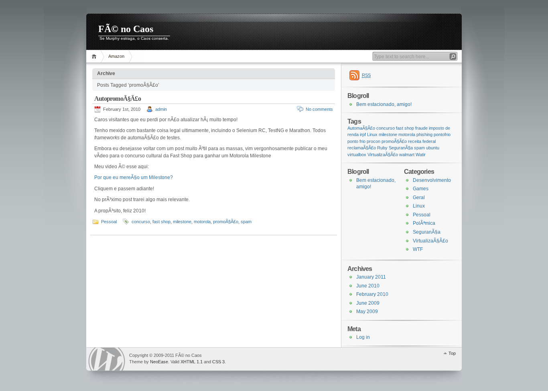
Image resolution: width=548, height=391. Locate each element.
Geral (419, 197)
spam (246, 221)
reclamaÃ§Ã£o (361, 147)
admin (161, 109)
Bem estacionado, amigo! (384, 104)
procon (373, 141)
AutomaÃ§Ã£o (361, 128)
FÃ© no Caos (125, 29)
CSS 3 (218, 361)
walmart (406, 154)
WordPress (106, 359)
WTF (418, 249)
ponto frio (356, 141)
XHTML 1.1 (192, 361)
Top (452, 353)
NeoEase (159, 361)
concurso (141, 221)
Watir (421, 154)
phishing (424, 134)
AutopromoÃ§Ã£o (117, 98)
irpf (363, 134)
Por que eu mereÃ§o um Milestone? (133, 177)
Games (420, 188)
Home (95, 56)
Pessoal (109, 221)
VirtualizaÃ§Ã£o (382, 154)
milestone (182, 221)
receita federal (422, 141)
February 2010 (372, 294)
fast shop (161, 221)
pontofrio (442, 134)
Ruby (382, 147)
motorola (202, 221)
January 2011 (371, 277)
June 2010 (368, 286)
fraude (421, 128)
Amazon (116, 56)
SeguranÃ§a (401, 147)
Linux (372, 134)
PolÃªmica (424, 223)
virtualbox (356, 154)
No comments (319, 109)
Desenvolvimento (432, 180)
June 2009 (368, 303)
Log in (363, 337)
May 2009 (367, 311)
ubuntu (432, 147)
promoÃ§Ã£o (225, 221)
